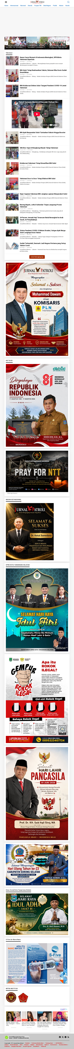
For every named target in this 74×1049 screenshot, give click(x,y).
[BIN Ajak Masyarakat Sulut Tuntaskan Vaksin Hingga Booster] (26, 138)
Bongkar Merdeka (16, 1046)
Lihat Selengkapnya (37, 257)
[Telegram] (65, 1037)
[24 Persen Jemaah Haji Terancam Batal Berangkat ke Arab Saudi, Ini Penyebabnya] (20, 225)
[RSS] (68, 1037)
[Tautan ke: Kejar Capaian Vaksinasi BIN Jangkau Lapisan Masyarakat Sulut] (12, 196)
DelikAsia (7, 1046)
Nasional (22, 221)
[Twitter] (63, 1037)
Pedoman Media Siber (38, 1043)
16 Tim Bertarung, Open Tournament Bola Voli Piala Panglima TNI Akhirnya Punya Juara (37, 46)
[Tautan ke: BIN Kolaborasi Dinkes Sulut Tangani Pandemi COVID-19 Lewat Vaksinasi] (12, 91)
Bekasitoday (39, 1044)
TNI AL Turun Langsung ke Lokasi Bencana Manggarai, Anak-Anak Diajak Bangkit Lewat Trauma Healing (58, 46)
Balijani (32, 1044)
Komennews (53, 1044)
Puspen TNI (22, 149)
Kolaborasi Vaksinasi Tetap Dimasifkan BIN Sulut (38, 163)
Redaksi (27, 1043)
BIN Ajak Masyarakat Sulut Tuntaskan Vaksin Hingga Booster (42, 132)
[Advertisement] (37, 23)
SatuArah (43, 1046)
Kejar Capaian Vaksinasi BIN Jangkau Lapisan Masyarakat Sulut (43, 194)
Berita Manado (14, 1044)
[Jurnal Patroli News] (37, 2)
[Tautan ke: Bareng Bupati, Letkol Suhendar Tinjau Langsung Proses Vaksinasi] (12, 207)
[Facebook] (60, 1037)
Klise (21, 1044)
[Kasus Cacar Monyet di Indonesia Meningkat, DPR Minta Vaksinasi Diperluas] (38, 65)
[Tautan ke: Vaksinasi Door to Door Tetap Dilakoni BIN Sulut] (12, 183)
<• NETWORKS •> (59, 1043)
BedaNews (36, 1046)
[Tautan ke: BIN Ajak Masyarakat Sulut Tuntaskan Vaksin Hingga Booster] (12, 137)
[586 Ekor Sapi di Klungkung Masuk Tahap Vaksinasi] (30, 153)
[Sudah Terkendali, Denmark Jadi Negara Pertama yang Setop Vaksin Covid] (28, 251)
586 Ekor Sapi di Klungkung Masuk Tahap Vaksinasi (39, 148)
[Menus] (6, 2)
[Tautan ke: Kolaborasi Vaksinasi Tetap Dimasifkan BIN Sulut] (12, 168)
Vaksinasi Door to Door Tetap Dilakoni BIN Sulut (37, 178)
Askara (6, 1044)
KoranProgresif (27, 1046)
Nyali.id (46, 1044)
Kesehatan (22, 61)
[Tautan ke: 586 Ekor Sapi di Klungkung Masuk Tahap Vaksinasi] (12, 153)
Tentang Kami (49, 1043)
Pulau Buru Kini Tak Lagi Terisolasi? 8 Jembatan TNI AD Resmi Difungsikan (15, 46)
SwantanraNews (63, 1044)
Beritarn (26, 1044)
